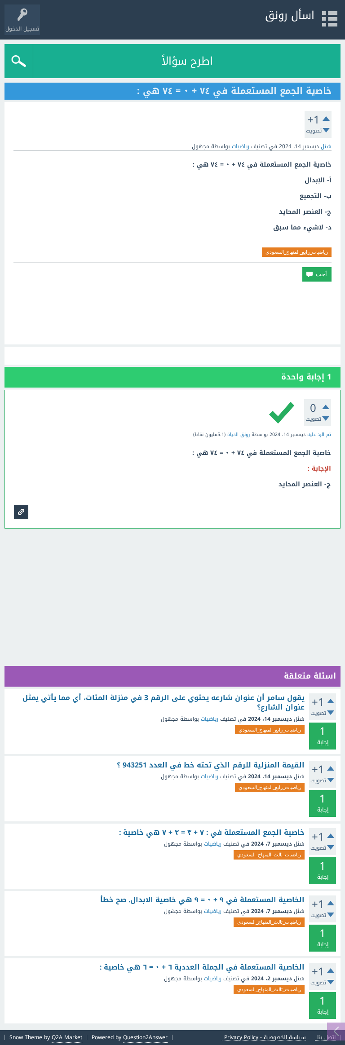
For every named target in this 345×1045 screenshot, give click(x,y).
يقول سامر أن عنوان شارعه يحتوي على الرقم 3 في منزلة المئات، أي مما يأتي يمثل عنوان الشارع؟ (163, 702)
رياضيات (240, 146)
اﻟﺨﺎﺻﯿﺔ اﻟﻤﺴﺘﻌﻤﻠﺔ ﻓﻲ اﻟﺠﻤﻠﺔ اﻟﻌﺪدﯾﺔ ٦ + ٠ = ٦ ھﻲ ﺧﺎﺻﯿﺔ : (202, 967)
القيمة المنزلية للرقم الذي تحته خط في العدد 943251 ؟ (211, 765)
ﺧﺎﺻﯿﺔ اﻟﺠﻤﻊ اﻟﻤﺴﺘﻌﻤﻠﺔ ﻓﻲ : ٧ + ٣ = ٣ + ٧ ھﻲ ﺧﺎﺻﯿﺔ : (212, 832)
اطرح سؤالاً (187, 61)
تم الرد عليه (319, 434)
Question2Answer (145, 1037)
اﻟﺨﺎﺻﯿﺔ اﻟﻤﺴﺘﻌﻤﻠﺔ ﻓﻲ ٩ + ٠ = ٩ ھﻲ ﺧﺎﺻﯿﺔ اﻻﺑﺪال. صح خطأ (202, 900)
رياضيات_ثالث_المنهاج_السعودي (269, 854)
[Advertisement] (172, 313)
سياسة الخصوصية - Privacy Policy (265, 1038)
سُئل (326, 146)
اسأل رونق (289, 15)
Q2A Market (67, 1037)
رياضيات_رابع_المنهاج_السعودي (296, 252)
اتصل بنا (326, 1038)
